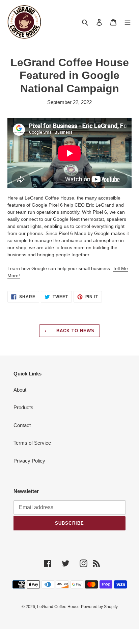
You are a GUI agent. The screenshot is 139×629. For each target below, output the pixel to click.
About (19, 390)
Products (23, 407)
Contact (22, 425)
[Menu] (127, 22)
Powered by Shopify (99, 606)
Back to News (75, 330)
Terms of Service (32, 443)
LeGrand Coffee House (58, 606)
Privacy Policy (29, 461)
